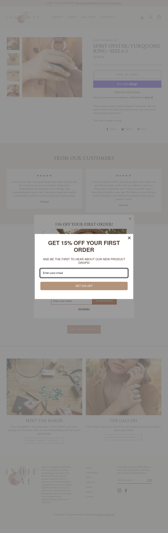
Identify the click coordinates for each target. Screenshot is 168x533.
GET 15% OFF (84, 286)
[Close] (129, 238)
